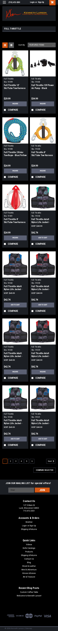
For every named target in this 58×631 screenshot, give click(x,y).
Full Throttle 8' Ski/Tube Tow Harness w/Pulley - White (15, 222)
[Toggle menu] (4, 4)
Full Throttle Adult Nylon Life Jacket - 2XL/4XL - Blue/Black (14, 289)
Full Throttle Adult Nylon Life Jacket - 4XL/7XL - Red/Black (41, 356)
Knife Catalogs (29, 548)
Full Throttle (8, 79)
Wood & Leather (29, 566)
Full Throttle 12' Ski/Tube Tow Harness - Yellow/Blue (15, 88)
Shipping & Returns (29, 529)
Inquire (15, 104)
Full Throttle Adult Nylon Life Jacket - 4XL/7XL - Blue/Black (14, 356)
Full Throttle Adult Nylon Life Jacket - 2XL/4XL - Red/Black (41, 289)
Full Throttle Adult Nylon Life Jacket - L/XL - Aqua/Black (13, 423)
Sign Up (41, 2)
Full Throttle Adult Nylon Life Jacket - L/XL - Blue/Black (40, 423)
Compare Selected (44, 470)
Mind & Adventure (29, 570)
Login (32, 2)
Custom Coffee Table (29, 592)
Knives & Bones (29, 573)
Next (50, 461)
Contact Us (29, 559)
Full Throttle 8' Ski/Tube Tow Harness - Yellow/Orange (42, 155)
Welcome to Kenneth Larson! (29, 596)
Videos (29, 544)
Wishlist (29, 522)
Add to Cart (42, 238)
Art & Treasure (29, 577)
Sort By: (21, 45)
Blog (29, 562)
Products (29, 552)
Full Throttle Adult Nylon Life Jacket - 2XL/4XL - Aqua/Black (41, 222)
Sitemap (28, 628)
